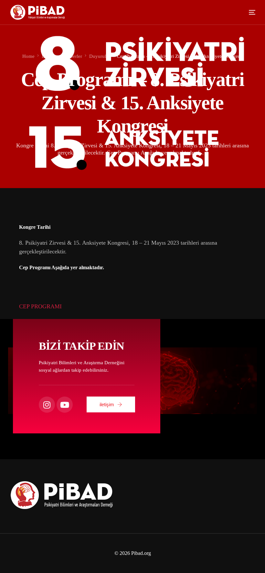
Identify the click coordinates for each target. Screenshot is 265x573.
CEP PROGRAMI (40, 306)
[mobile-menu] (247, 12)
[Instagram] (47, 405)
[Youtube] (65, 405)
